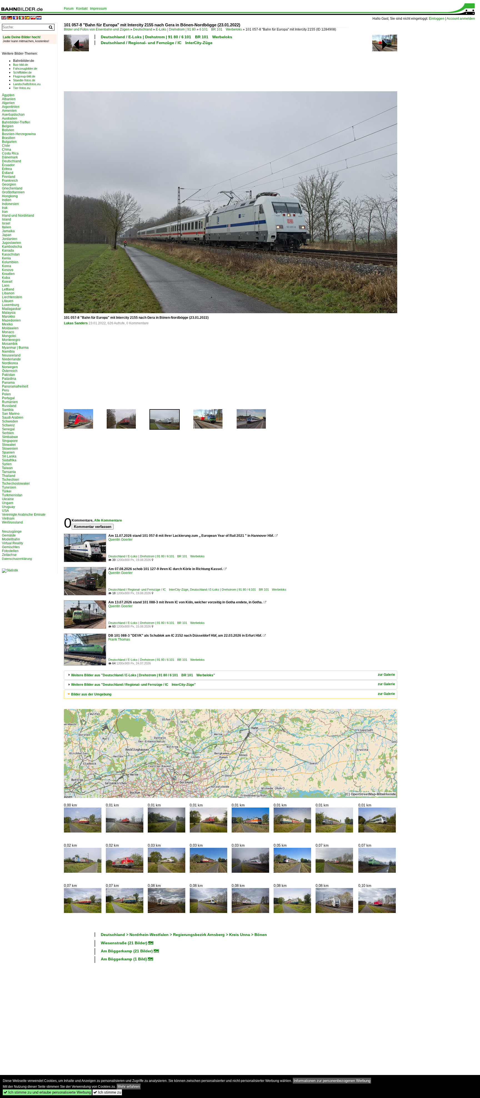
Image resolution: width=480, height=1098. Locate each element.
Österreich (10, 371)
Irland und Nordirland (18, 215)
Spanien (8, 452)
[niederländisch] (38, 18)
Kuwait (7, 282)
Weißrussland (12, 522)
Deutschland (142, 29)
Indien (6, 200)
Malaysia (9, 313)
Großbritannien (13, 192)
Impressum (98, 9)
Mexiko (7, 324)
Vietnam (8, 518)
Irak (5, 208)
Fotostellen (10, 551)
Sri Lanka (9, 456)
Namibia (8, 351)
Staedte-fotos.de (24, 80)
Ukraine (8, 499)
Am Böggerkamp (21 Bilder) (127, 951)
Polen (6, 394)
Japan (6, 235)
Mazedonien (11, 320)
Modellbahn (11, 539)
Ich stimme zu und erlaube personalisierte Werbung (47, 1092)
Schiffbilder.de (22, 72)
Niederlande (11, 359)
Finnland (8, 177)
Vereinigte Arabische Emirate (24, 515)
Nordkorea (10, 363)
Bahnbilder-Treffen (16, 122)
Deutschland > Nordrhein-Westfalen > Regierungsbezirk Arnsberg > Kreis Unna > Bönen (184, 934)
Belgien (8, 126)
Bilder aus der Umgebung (91, 694)
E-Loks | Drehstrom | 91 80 (176, 29)
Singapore (10, 441)
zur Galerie (386, 675)
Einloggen (436, 19)
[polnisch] (33, 18)
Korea (6, 266)
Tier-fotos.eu (21, 88)
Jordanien (9, 239)
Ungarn (7, 503)
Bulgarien (9, 142)
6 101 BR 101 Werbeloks (220, 29)
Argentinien (10, 107)
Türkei (6, 491)
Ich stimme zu (107, 1092)
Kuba (6, 278)
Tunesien (9, 487)
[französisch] (15, 18)
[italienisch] (21, 18)
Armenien (9, 111)
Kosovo (7, 270)
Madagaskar (11, 309)
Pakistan (8, 375)
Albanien (9, 99)
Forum (69, 9)
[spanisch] (27, 18)
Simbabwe (10, 437)
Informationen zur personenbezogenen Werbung (332, 1081)
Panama (8, 382)
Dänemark (10, 157)
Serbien (8, 433)
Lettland (8, 289)
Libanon (8, 293)
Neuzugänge (12, 531)
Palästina (9, 379)
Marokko (8, 316)
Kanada (8, 250)
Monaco (8, 332)
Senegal (8, 429)
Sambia (8, 410)
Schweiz (8, 425)
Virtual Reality (12, 543)
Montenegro (11, 340)
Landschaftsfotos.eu (27, 84)
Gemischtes (11, 547)
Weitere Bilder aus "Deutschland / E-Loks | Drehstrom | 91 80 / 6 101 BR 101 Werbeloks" (143, 675)
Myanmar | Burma (15, 348)
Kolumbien (10, 262)
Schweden (10, 421)
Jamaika (8, 231)
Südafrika (9, 460)
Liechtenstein (12, 297)
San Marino (10, 414)
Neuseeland (11, 355)
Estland (7, 173)
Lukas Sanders (76, 323)
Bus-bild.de (20, 64)
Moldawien (10, 328)
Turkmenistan (12, 495)
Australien (9, 118)
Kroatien (8, 274)
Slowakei (9, 445)
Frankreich (10, 181)
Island (6, 219)
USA (5, 511)
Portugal (8, 398)
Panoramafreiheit (15, 386)
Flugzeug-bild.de (24, 76)
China (6, 149)
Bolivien (8, 130)
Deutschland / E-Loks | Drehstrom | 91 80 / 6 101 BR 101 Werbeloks (166, 37)
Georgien (9, 184)
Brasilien (8, 138)
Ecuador (8, 165)
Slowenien (10, 449)
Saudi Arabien (12, 417)
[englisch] (3, 18)
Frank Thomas (119, 639)
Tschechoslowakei (16, 483)
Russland (9, 406)
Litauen (7, 301)
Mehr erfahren (129, 1086)
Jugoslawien (11, 243)
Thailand (8, 476)
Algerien (8, 103)
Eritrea (7, 169)
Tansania (9, 472)
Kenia (6, 258)
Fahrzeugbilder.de (25, 68)
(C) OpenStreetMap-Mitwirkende (370, 794)
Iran (5, 212)
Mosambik (10, 344)
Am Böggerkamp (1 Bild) (124, 959)
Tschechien (10, 480)
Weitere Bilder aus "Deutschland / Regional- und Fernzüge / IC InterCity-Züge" (133, 685)
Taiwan (7, 468)
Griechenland (12, 188)
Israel (6, 223)
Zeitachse (9, 555)
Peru (5, 390)
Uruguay (8, 507)
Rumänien (10, 402)
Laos (5, 285)
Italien (6, 227)
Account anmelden (461, 19)
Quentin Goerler (120, 540)
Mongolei (9, 336)
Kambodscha (12, 247)
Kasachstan (11, 254)
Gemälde (9, 535)
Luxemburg (10, 305)
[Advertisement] (206, 67)
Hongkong (10, 196)
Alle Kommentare (108, 520)
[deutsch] (9, 18)
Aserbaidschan (13, 115)
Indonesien (10, 204)
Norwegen (10, 367)
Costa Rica (10, 153)
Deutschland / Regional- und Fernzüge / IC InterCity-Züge (156, 43)
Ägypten (8, 95)
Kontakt (82, 9)
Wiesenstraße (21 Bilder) (124, 943)
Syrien (7, 464)
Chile (6, 146)
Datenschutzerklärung (17, 558)
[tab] (230, 675)
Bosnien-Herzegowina (19, 134)
